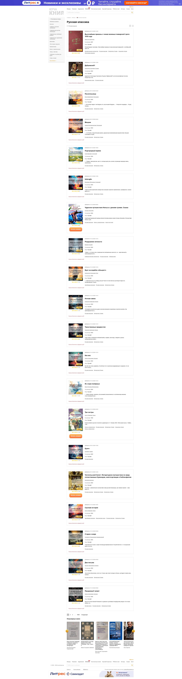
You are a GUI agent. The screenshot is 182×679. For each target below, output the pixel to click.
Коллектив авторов (89, 480)
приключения (53, 46)
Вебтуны (87, 9)
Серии (128, 9)
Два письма (89, 562)
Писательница (90, 94)
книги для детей (109, 222)
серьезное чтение (122, 51)
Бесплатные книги (96, 9)
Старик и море (90, 534)
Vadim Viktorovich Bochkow (128, 645)
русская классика (103, 51)
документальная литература (91, 51)
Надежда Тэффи (89, 451)
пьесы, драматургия (89, 428)
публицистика (112, 256)
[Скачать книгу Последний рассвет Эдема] (130, 631)
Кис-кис (88, 355)
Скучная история (91, 508)
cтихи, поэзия (53, 58)
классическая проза (89, 80)
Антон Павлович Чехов (90, 415)
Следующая (84, 614)
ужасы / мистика (53, 51)
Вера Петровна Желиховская (91, 386)
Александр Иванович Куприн (91, 301)
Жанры (69, 9)
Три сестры (89, 412)
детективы (52, 41)
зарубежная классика (90, 285)
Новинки (74, 9)
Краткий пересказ (107, 9)
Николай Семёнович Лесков (91, 330)
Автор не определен (89, 39)
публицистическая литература (92, 256)
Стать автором (76, 669)
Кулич (87, 448)
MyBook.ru (85, 669)
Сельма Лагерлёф (89, 210)
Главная (69, 17)
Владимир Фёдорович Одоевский (92, 182)
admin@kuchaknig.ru (129, 669)
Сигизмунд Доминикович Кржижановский (94, 537)
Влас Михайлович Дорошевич (92, 96)
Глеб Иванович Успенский (91, 153)
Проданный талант (92, 591)
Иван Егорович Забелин (73, 647)
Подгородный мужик (93, 151)
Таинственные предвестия (95, 327)
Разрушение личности (93, 242)
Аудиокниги (81, 9)
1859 (78, 614)
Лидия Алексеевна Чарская (91, 358)
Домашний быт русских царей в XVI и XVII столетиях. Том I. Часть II (73, 643)
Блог (132, 9)
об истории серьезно (55, 44)
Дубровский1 (90, 65)
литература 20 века (109, 285)
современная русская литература (55, 31)
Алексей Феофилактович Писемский (93, 125)
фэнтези (52, 24)
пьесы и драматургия (90, 427)
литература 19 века (112, 51)
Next (133, 631)
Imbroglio (88, 179)
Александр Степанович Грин (91, 273)
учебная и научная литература (54, 27)
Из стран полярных (92, 384)
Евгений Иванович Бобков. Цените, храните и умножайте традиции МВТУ (101, 643)
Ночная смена (90, 298)
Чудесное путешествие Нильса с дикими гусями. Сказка (106, 207)
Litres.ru (69, 669)
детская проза (88, 605)
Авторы (123, 9)
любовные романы (54, 21)
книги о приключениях (55, 49)
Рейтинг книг (116, 9)
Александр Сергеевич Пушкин (92, 68)
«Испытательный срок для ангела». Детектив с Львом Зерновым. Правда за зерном (115, 643)
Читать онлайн (76, 229)
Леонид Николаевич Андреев (91, 565)
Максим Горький (88, 244)
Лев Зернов (112, 647)
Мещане (88, 122)
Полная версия (73, 26)
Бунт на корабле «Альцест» (95, 270)
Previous (67, 631)
